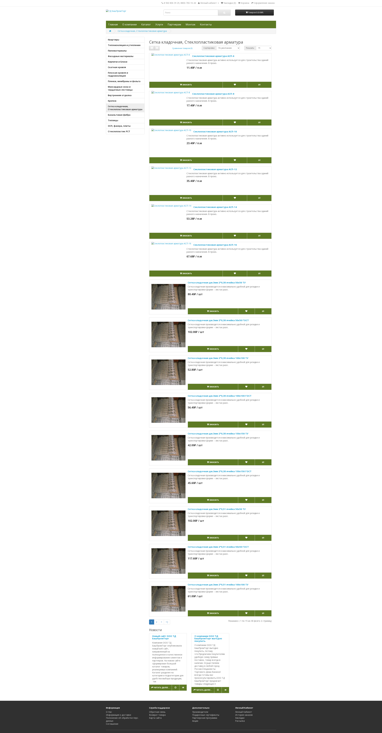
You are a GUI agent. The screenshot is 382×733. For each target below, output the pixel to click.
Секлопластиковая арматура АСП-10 (215, 131)
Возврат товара (157, 714)
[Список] (151, 48)
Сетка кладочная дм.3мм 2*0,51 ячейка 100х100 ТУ (218, 584)
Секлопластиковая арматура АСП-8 (213, 93)
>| (167, 621)
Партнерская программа (204, 717)
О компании (129, 24)
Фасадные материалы (120, 56)
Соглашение (112, 723)
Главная (113, 24)
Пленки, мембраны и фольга (124, 81)
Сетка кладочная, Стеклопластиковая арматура (142, 31)
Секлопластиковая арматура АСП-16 (215, 244)
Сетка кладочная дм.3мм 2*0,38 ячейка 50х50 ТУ (217, 282)
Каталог (146, 24)
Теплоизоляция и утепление (124, 45)
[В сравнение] (259, 85)
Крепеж (112, 100)
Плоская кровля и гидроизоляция (118, 74)
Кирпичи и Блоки (117, 61)
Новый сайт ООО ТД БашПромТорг (164, 637)
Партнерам (174, 24)
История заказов (244, 714)
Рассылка (240, 720)
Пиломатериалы (117, 50)
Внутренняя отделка (119, 95)
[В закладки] (235, 85)
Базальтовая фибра (119, 114)
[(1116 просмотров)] (225, 690)
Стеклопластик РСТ (119, 131)
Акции (195, 720)
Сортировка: (209, 48)
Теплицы (113, 120)
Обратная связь (157, 711)
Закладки (239, 717)
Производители (200, 711)
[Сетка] (157, 48)
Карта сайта (155, 717)
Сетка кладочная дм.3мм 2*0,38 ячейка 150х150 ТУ (218, 433)
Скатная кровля (117, 67)
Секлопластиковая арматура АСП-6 (213, 55)
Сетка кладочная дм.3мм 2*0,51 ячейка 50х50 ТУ (217, 509)
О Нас (109, 711)
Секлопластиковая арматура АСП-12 (215, 169)
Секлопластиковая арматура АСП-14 (215, 206)
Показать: (250, 48)
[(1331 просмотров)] (183, 688)
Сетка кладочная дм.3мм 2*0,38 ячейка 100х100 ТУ (218, 358)
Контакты (206, 24)
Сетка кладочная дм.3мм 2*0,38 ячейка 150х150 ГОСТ (219, 471)
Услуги (159, 24)
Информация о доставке (118, 714)
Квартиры (113, 39)
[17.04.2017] (218, 690)
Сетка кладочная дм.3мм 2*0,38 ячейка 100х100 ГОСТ (219, 395)
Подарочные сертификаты (205, 714)
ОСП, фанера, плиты (119, 125)
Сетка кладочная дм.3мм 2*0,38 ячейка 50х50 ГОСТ (218, 320)
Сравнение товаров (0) (182, 48)
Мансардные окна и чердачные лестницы (120, 88)
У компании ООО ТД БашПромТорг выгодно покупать (208, 638)
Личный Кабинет (243, 711)
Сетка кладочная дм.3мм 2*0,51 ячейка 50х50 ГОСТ (218, 546)
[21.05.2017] (175, 688)
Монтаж (190, 24)
